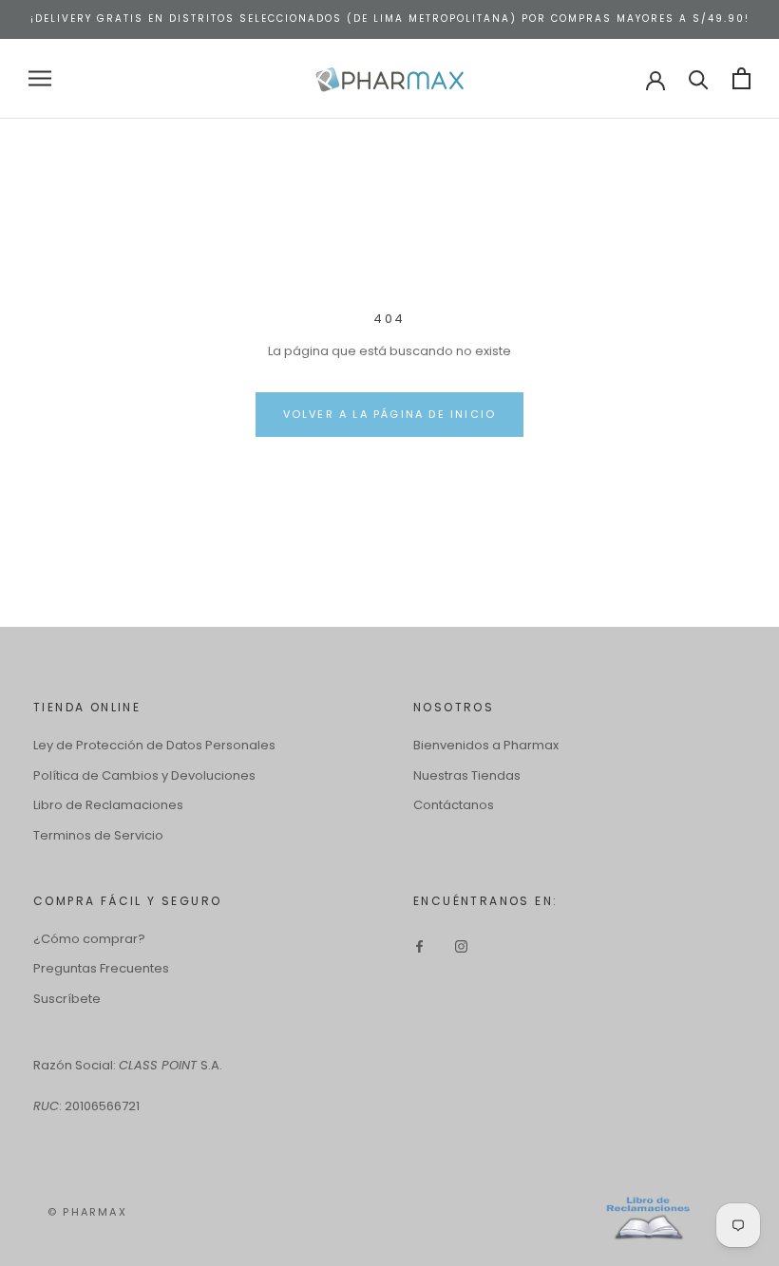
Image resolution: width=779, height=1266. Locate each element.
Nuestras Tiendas (467, 775)
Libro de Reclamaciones (108, 805)
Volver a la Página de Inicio (390, 414)
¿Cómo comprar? (89, 939)
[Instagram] (461, 945)
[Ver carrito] (741, 78)
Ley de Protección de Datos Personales (154, 745)
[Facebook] (419, 945)
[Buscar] (699, 78)
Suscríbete (67, 999)
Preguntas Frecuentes (101, 968)
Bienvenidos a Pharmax (486, 745)
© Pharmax (87, 1211)
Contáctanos (453, 805)
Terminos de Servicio (98, 835)
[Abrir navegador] (39, 78)
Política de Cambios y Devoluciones (144, 775)
